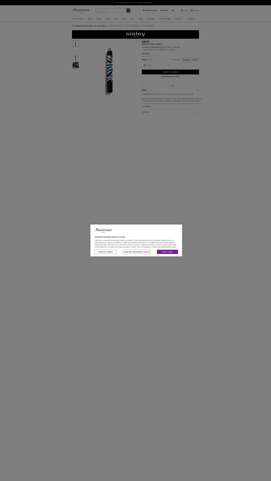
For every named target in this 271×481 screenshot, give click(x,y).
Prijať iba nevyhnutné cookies (137, 252)
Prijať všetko (167, 252)
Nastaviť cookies (105, 252)
